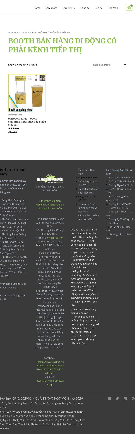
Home (37, 7)
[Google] (133, 398)
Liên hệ (98, 7)
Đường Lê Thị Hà (118, 207)
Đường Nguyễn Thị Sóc (122, 185)
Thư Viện (67, 7)
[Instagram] (125, 398)
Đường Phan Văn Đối (120, 204)
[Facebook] (109, 398)
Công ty (84, 7)
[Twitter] (117, 398)
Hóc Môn (113, 7)
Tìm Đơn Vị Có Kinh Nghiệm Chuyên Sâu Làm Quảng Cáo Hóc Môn (50, 204)
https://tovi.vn (55, 237)
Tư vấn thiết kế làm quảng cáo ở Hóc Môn (87, 207)
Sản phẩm (51, 7)
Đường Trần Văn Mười (121, 181)
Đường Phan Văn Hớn (121, 177)
